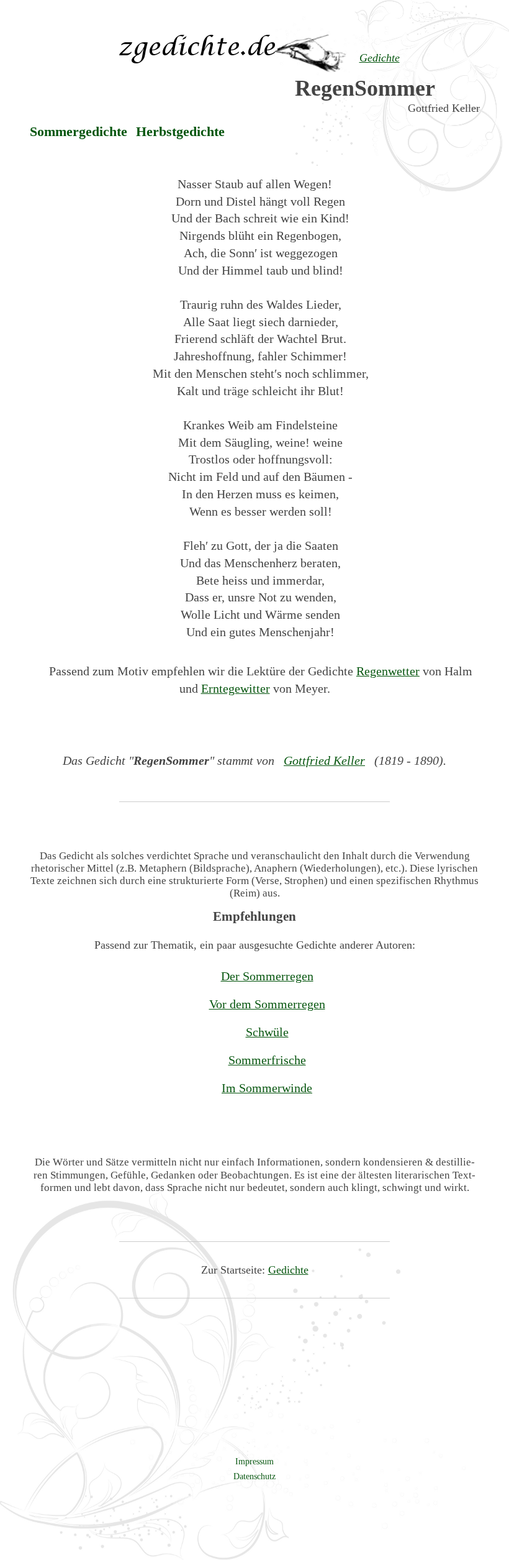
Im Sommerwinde (267, 1088)
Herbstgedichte (180, 131)
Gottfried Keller (324, 760)
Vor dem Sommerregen (267, 1004)
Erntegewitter (235, 688)
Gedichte (288, 1270)
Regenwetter (388, 671)
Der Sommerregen (267, 976)
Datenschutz (254, 1476)
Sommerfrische (267, 1060)
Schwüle (267, 1032)
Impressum (254, 1461)
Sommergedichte (78, 131)
